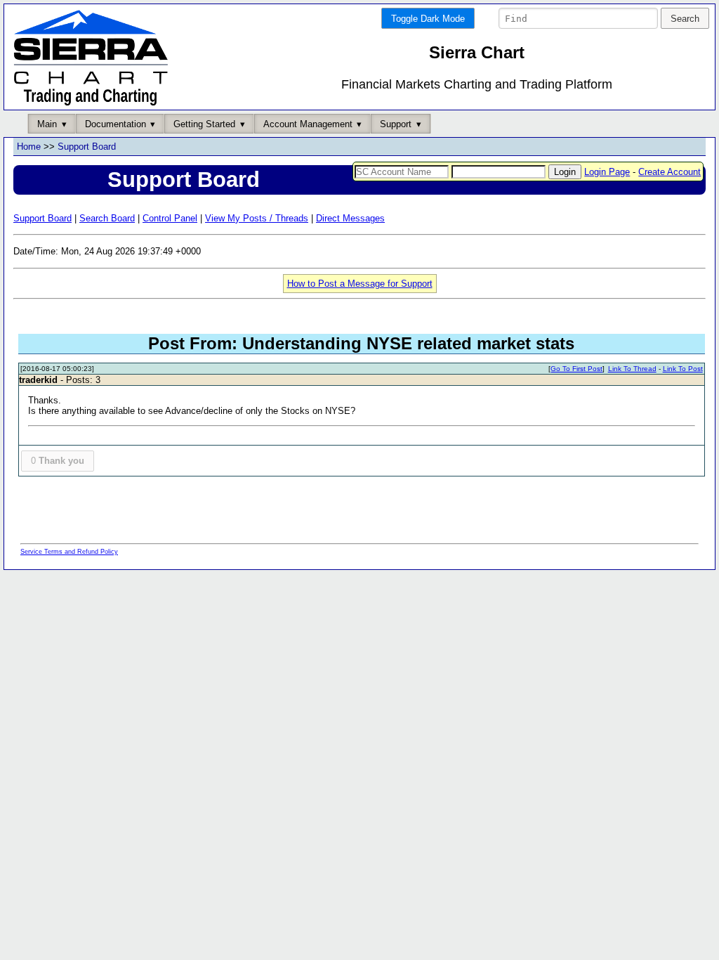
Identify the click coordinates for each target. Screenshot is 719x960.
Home (29, 146)
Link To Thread (632, 368)
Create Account (669, 172)
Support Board (87, 146)
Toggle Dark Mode (428, 18)
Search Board (107, 218)
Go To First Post (576, 368)
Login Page (607, 172)
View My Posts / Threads (256, 218)
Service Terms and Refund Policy (69, 551)
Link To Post (683, 368)
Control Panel (170, 218)
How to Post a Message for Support (360, 283)
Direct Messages (350, 218)
